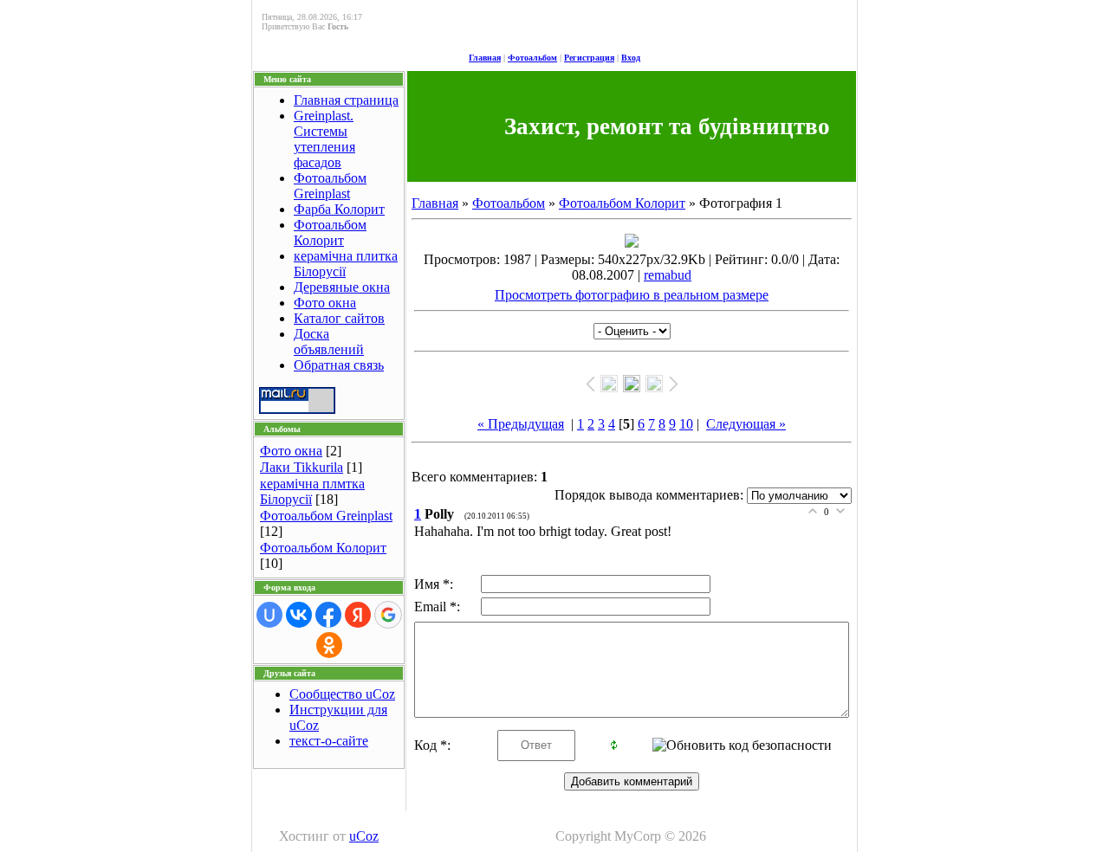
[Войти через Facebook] (328, 615)
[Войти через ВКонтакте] (299, 615)
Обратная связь (339, 365)
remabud (667, 275)
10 (686, 423)
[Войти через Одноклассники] (329, 645)
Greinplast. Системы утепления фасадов (324, 139)
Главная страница (346, 100)
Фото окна (325, 302)
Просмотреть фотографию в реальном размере (632, 294)
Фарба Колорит (339, 209)
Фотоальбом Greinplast (330, 186)
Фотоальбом (532, 57)
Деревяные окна (342, 287)
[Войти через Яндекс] (358, 615)
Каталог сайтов (339, 318)
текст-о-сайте (328, 740)
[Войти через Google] (388, 615)
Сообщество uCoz (342, 694)
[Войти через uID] (269, 615)
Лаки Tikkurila (301, 467)
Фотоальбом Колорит (330, 232)
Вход (630, 57)
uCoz (364, 836)
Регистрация (589, 57)
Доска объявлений (329, 341)
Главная (485, 57)
